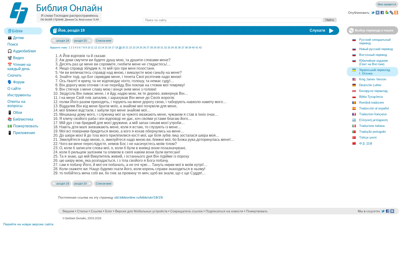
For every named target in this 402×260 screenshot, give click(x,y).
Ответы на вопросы (16, 104)
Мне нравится (387, 4)
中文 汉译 (365, 143)
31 (162, 47)
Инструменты (19, 95)
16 (109, 47)
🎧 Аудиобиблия (21, 51)
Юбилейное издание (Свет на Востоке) (373, 62)
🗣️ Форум (15, 82)
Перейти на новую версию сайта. (28, 224)
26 (144, 47)
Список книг (103, 40)
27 (148, 47)
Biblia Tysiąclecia (371, 96)
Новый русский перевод (376, 49)
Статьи (82, 211)
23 (134, 47)
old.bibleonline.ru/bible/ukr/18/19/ (138, 197)
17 (113, 47)
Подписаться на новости (224, 211)
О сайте (14, 89)
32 (165, 47)
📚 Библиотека (20, 119)
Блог (108, 211)
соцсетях (373, 211)
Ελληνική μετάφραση (373, 120)
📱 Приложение (21, 133)
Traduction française (373, 114)
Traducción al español (374, 108)
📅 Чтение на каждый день (19, 67)
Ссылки (96, 211)
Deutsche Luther (370, 85)
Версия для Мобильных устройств (141, 211)
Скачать (14, 75)
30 (158, 47)
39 (189, 47)
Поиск (12, 44)
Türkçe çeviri (368, 137)
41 (196, 47)
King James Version (372, 79)
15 (106, 47)
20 (123, 47)
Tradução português (372, 131)
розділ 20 (80, 40)
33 (169, 47)
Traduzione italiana (372, 126)
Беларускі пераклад (373, 91)
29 (155, 47)
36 (179, 47)
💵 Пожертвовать (22, 126)
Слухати (317, 30)
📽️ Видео (15, 58)
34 (172, 47)
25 (141, 47)
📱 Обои (14, 113)
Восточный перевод (373, 55)
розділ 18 (62, 40)
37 (182, 47)
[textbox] (232, 20)
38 (186, 47)
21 (127, 47)
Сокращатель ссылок (186, 211)
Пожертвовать (257, 211)
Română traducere (371, 102)
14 (102, 47)
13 (99, 47)
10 (88, 47)
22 (130, 47)
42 (200, 47)
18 (116, 47)
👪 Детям (15, 38)
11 (92, 47)
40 (193, 47)
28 (151, 47)
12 (95, 47)
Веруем (68, 211)
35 (175, 47)
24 (137, 47)
